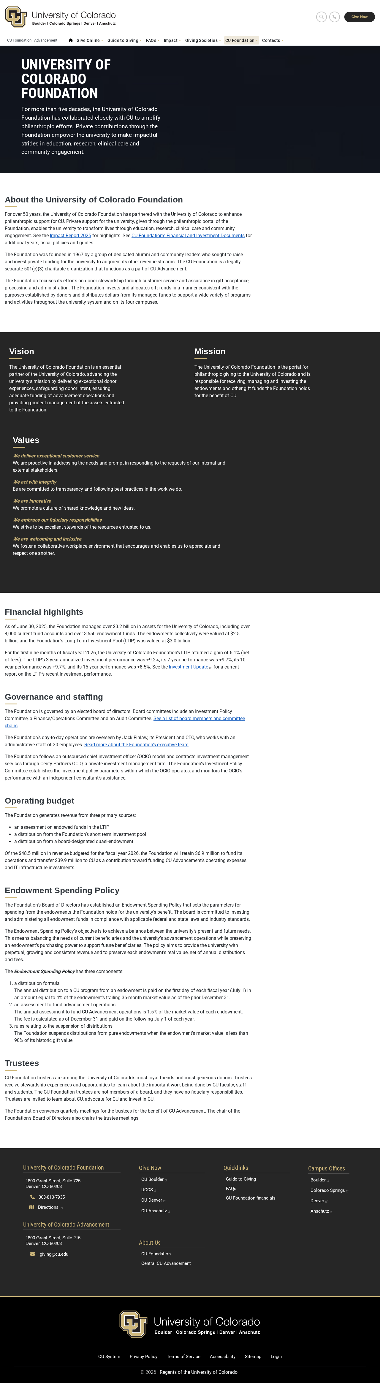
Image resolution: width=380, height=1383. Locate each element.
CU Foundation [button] (240, 40)
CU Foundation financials (251, 1198)
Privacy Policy (143, 1356)
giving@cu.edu (53, 1254)
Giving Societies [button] (201, 40)
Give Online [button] (88, 40)
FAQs (231, 1188)
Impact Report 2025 (70, 235)
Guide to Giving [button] (122, 40)
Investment (188, 667)
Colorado (328, 1190)
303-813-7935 (51, 1197)
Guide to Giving (241, 1179)
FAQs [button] (151, 40)
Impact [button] (171, 40)
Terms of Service (183, 1356)
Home (70, 40)
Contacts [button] (271, 40)
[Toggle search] (321, 17)
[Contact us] (334, 17)
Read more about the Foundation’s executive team (136, 744)
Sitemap (253, 1356)
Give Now (360, 17)
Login (276, 1356)
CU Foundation (156, 1254)
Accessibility (222, 1356)
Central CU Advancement (166, 1263)
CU (152, 1179)
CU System (109, 1356)
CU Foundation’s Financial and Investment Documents (188, 235)
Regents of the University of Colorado (199, 1372)
